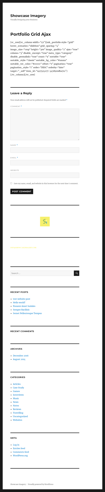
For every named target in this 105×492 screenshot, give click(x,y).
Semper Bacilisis (21, 309)
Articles (17, 384)
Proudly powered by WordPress (40, 484)
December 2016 (21, 355)
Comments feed (21, 452)
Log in (16, 444)
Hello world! (19, 302)
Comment (16, 106)
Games (16, 391)
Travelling (18, 412)
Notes (16, 405)
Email (14, 158)
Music (16, 398)
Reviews (17, 409)
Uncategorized (20, 416)
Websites (17, 420)
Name (14, 145)
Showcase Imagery (28, 15)
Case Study (18, 387)
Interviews (18, 395)
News (15, 402)
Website (14, 170)
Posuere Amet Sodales (24, 306)
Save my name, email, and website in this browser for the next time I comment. (46, 183)
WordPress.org (20, 455)
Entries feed (19, 448)
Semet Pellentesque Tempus (27, 313)
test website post (21, 299)
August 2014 (19, 359)
